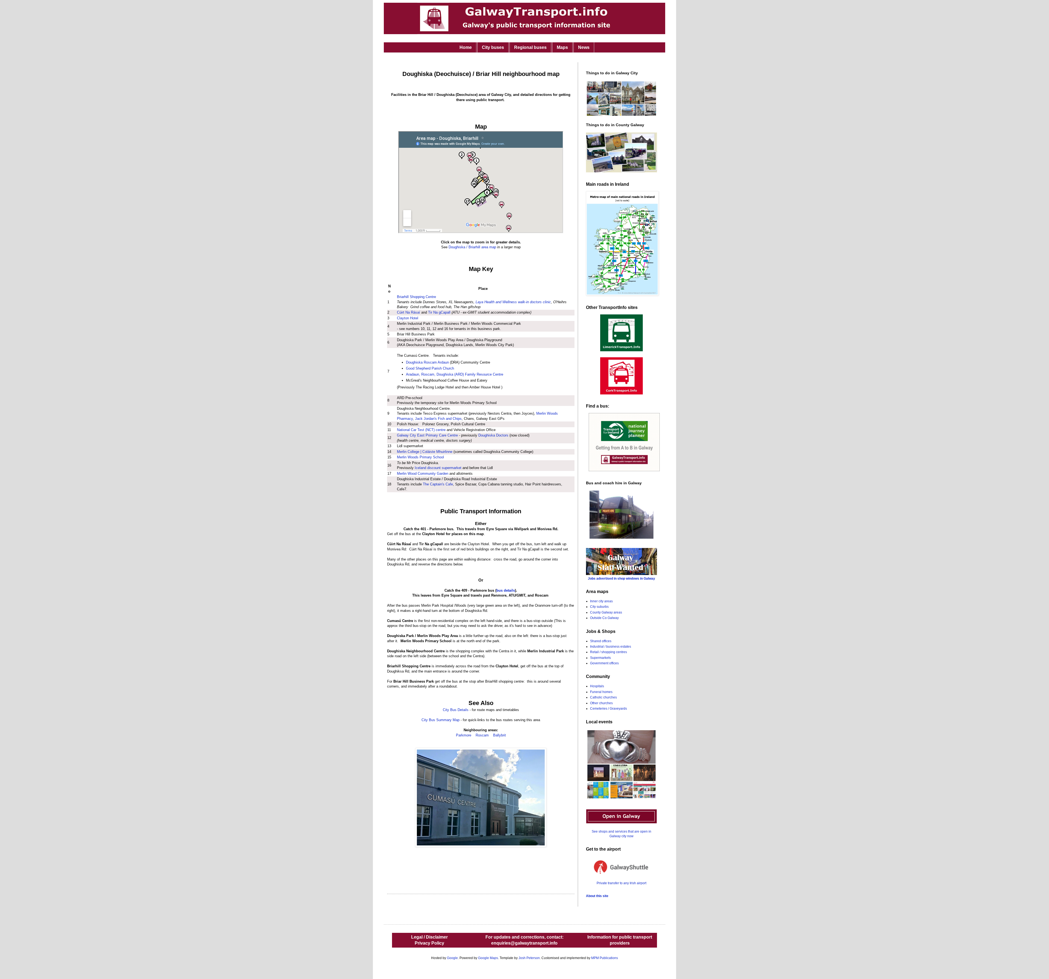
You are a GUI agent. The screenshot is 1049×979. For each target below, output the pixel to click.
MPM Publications (604, 958)
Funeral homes (601, 692)
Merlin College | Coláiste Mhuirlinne (424, 452)
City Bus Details (455, 710)
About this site (597, 896)
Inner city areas (601, 601)
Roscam (482, 735)
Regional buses (530, 47)
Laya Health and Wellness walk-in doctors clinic (513, 302)
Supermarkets (600, 658)
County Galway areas (606, 612)
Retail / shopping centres (608, 652)
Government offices (604, 663)
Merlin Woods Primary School (420, 457)
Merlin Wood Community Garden (422, 473)
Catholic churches (603, 697)
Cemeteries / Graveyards (608, 708)
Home (465, 47)
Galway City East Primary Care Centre (427, 435)
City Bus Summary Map (440, 720)
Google (452, 958)
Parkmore (463, 735)
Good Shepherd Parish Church (430, 368)
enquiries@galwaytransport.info (524, 943)
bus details (505, 590)
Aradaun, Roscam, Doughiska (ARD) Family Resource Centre (454, 374)
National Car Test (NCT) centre (421, 430)
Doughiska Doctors (493, 435)
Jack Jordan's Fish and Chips (438, 419)
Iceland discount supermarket (438, 468)
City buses (493, 47)
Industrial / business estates (610, 646)
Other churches (601, 703)
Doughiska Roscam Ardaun (427, 362)
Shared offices (600, 641)
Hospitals (597, 686)
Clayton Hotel (407, 318)
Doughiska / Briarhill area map (473, 247)
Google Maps (488, 958)
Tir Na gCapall (439, 312)
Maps (562, 47)
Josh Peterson (529, 958)
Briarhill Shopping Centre (416, 297)
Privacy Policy (429, 943)
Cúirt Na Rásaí (408, 312)
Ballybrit (499, 735)
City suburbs (599, 607)
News (584, 47)
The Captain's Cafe (438, 484)
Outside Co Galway (604, 618)
